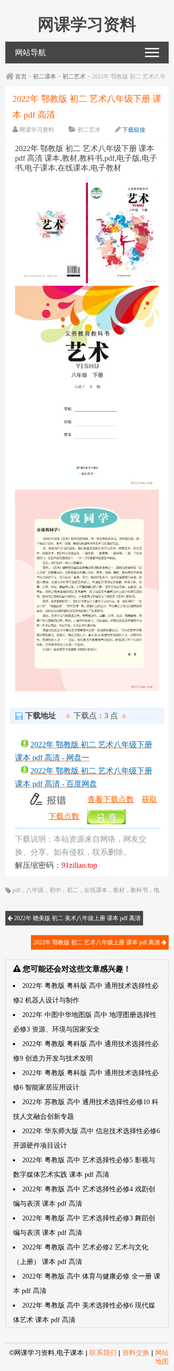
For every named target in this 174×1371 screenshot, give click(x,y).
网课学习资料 (36, 129)
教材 (119, 890)
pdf (16, 890)
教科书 (139, 890)
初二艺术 (74, 76)
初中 (55, 890)
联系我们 (102, 1352)
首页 (21, 76)
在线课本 (95, 890)
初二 (72, 890)
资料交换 (135, 1352)
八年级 (35, 890)
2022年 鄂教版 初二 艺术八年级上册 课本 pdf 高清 (97, 942)
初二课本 (44, 76)
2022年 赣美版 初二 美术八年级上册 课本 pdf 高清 (77, 918)
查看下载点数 (110, 799)
